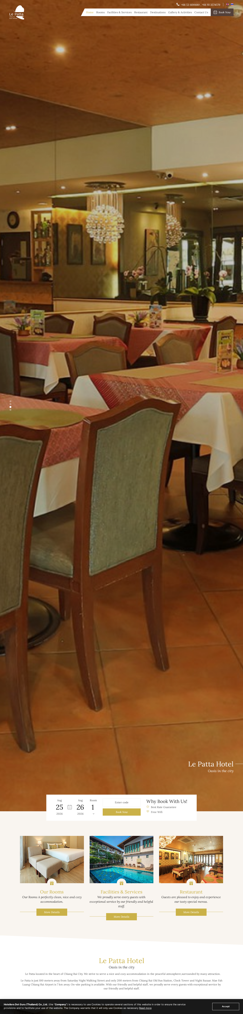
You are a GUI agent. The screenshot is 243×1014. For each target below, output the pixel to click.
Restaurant (141, 12)
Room (93, 800)
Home (90, 12)
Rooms (100, 12)
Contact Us (201, 12)
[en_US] (228, 4)
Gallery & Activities (180, 12)
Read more (145, 1008)
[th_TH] (232, 4)
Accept (226, 1006)
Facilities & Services (119, 12)
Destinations (158, 12)
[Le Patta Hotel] (16, 18)
